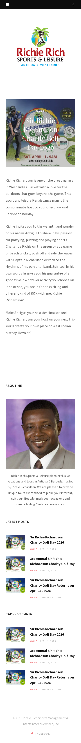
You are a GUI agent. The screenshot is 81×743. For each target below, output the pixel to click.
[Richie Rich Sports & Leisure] (40, 47)
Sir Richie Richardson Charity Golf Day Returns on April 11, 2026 (52, 585)
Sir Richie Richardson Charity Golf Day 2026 (40, 134)
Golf (40, 110)
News (34, 570)
